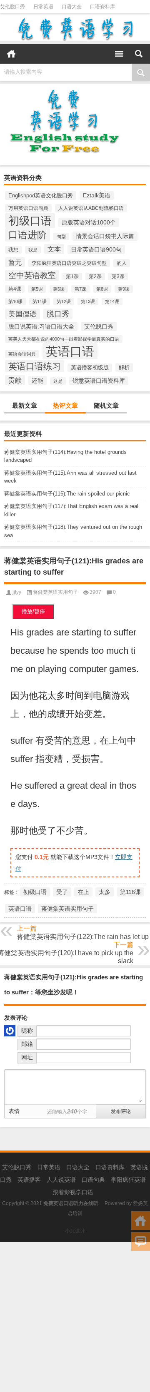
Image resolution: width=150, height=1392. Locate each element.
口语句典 (93, 1179)
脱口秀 (58, 314)
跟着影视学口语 (72, 1192)
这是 (57, 381)
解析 (124, 367)
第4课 (14, 288)
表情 (14, 1111)
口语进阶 (27, 234)
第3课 (118, 276)
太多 (104, 892)
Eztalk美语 (96, 195)
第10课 (15, 301)
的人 (122, 263)
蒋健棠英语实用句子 (55, 592)
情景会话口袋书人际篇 (105, 236)
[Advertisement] (75, 1317)
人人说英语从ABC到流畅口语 (91, 208)
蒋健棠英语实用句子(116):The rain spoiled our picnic (67, 494)
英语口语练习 (34, 366)
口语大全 (72, 7)
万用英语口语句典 (28, 208)
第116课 (130, 892)
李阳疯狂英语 (128, 1179)
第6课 (59, 288)
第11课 (39, 301)
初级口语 (30, 220)
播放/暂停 (33, 611)
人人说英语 (61, 1179)
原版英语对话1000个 (89, 222)
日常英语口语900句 (96, 249)
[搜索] (139, 54)
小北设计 (75, 1231)
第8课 (102, 288)
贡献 (15, 380)
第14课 (112, 301)
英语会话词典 (22, 353)
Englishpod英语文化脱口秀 (40, 195)
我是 (33, 249)
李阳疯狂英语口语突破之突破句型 (69, 263)
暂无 (15, 262)
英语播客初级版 (90, 368)
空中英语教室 (32, 275)
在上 (83, 892)
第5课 (37, 288)
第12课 (64, 301)
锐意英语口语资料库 (98, 381)
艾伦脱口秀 (12, 7)
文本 (54, 249)
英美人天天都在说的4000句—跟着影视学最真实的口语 (63, 338)
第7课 (80, 288)
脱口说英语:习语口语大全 (41, 326)
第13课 (88, 301)
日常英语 (43, 7)
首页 (11, 54)
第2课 (95, 276)
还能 (37, 380)
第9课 (124, 288)
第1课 (72, 276)
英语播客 (29, 1179)
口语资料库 (102, 7)
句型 (61, 236)
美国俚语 (22, 314)
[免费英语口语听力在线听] (75, 28)
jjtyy (16, 592)
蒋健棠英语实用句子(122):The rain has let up (83, 936)
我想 (13, 249)
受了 (62, 892)
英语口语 (70, 351)
